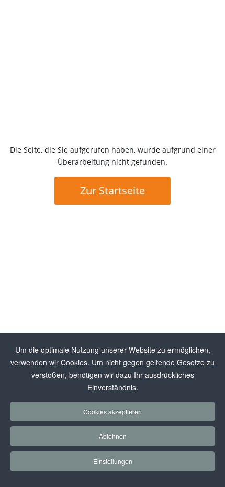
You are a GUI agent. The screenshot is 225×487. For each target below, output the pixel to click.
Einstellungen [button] (112, 461)
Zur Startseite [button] (112, 190)
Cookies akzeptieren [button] (112, 411)
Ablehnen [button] (113, 436)
